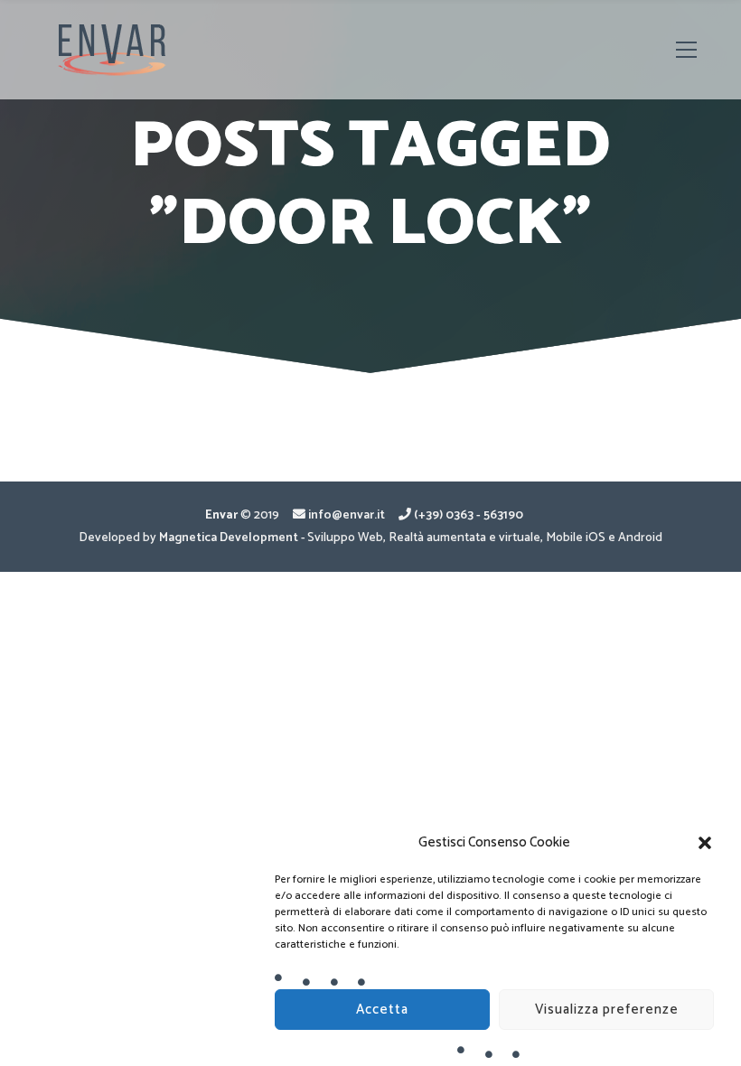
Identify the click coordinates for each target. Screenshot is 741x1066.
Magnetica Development (228, 537)
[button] (705, 843)
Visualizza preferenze (607, 1009)
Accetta (382, 1009)
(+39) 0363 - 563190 (468, 515)
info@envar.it (346, 515)
